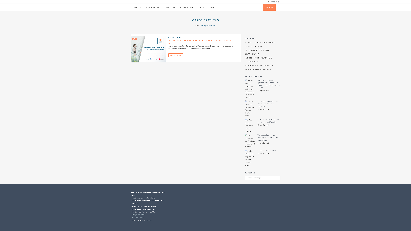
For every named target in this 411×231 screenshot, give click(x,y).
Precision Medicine (252, 62)
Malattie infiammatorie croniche (258, 58)
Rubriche (175, 7)
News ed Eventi (189, 7)
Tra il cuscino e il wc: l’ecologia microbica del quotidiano (268, 137)
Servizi (167, 7)
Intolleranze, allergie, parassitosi (259, 66)
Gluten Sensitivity (252, 54)
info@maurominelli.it (139, 215)
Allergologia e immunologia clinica (260, 42)
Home (197, 26)
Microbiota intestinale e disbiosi (258, 69)
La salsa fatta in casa (267, 151)
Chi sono (137, 7)
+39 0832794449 (138, 217)
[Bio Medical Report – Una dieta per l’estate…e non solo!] (148, 49)
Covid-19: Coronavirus (254, 46)
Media (202, 7)
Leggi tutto (175, 55)
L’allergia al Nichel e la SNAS (257, 50)
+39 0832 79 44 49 (273, 2)
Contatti (212, 7)
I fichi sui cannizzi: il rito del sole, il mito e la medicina (268, 103)
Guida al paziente (153, 7)
